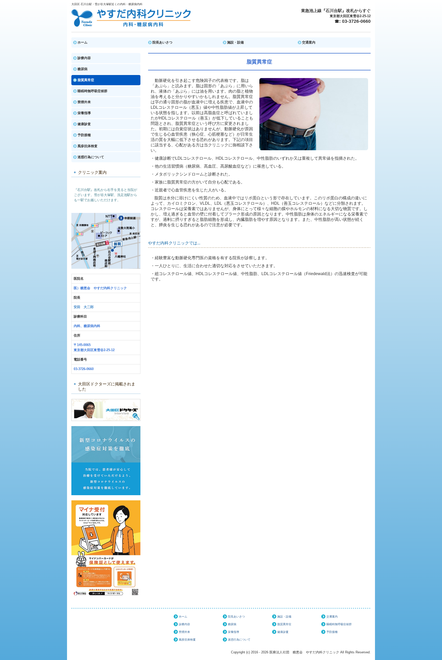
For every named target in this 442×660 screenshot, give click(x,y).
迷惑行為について (91, 157)
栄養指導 (84, 113)
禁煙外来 (84, 102)
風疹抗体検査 (87, 146)
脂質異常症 (86, 80)
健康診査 (84, 124)
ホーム (82, 42)
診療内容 (84, 58)
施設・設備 (235, 42)
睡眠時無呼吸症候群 (92, 91)
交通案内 (308, 42)
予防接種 (84, 135)
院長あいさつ (162, 42)
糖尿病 (82, 69)
